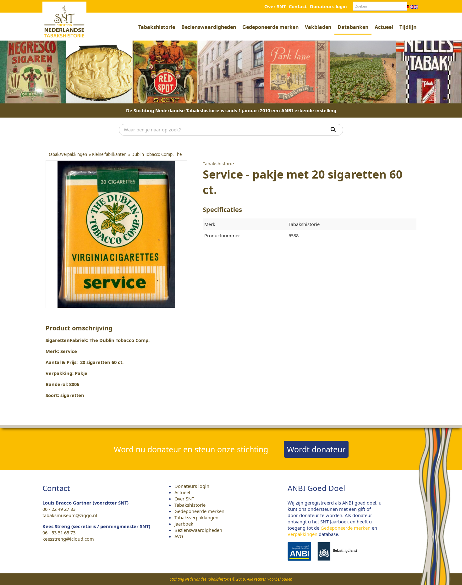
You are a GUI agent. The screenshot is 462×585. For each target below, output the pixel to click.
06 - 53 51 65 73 (58, 532)
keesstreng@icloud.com (68, 539)
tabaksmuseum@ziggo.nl (69, 515)
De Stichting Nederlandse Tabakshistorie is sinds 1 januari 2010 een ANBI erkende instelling (231, 110)
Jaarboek (183, 524)
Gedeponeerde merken (270, 27)
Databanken (353, 27)
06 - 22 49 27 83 (58, 509)
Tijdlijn (407, 27)
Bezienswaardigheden (208, 27)
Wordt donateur (316, 449)
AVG (178, 536)
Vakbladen (318, 27)
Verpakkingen (302, 534)
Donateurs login (328, 6)
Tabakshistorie (156, 27)
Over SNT (275, 6)
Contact (298, 6)
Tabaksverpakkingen (196, 517)
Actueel (384, 27)
